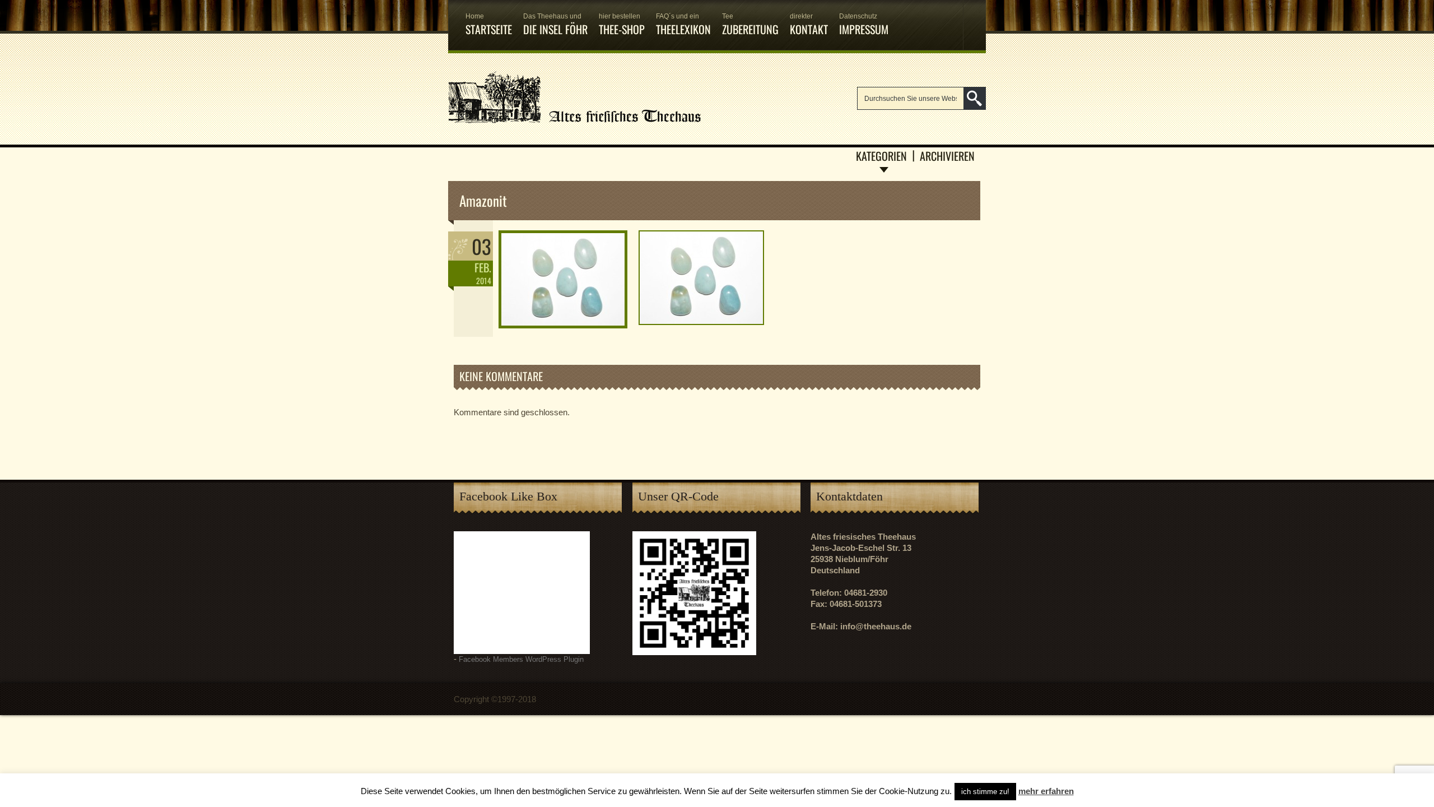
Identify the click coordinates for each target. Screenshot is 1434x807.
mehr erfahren (1046, 791)
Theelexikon (683, 25)
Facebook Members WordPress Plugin (521, 660)
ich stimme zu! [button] (985, 791)
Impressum (863, 25)
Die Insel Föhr (555, 25)
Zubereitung (750, 25)
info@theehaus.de (875, 626)
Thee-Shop (622, 25)
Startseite (488, 25)
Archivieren (947, 155)
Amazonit (483, 200)
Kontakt (809, 25)
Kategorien (881, 155)
